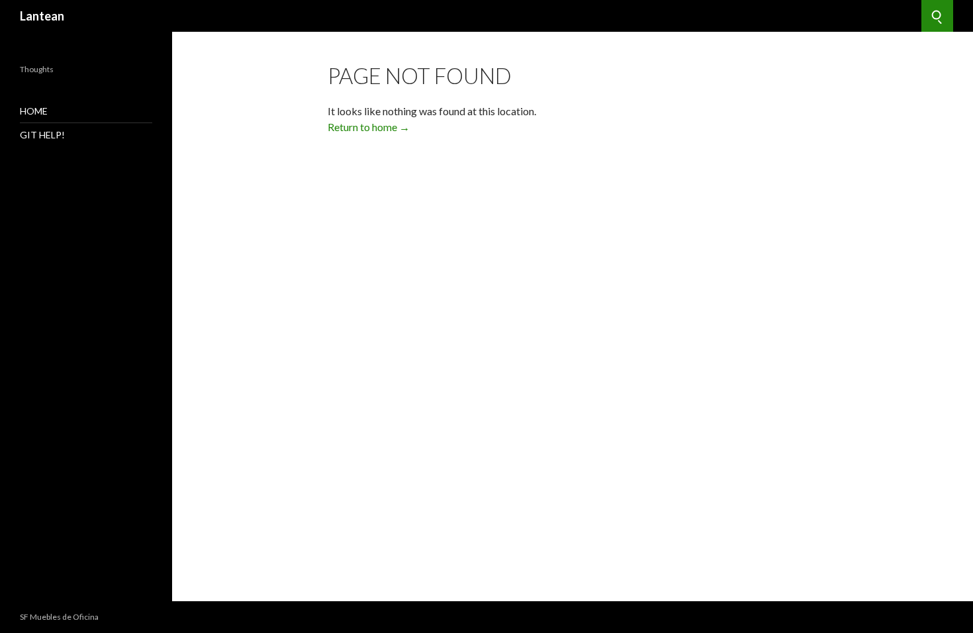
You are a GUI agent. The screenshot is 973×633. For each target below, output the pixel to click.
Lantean (42, 16)
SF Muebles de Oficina (59, 617)
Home (34, 111)
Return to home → (369, 127)
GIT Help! (42, 134)
